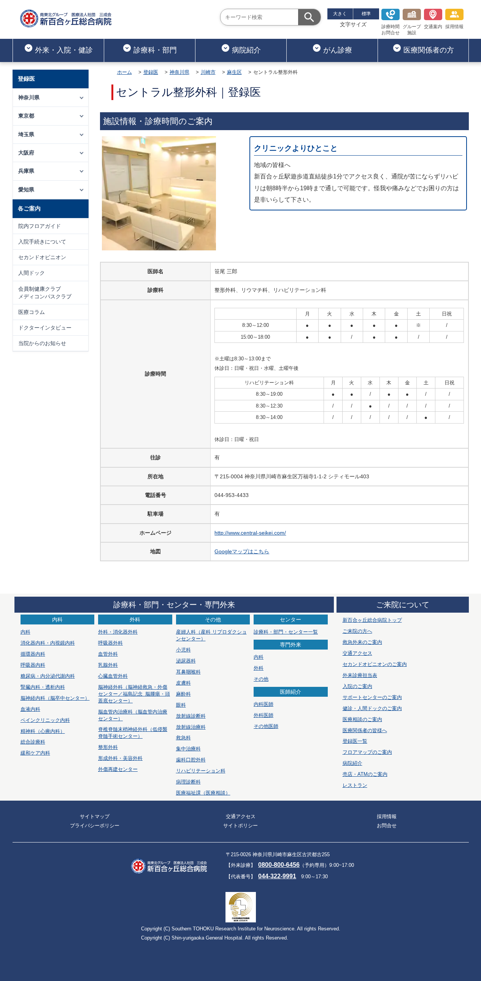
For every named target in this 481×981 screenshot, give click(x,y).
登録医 (150, 72)
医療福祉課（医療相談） (203, 793)
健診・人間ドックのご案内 (372, 708)
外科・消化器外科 (118, 632)
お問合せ (387, 825)
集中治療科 (188, 749)
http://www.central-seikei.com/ (250, 533)
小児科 (183, 650)
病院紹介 (246, 50)
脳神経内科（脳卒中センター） (55, 698)
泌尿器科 (186, 661)
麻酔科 (183, 694)
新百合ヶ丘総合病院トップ (372, 620)
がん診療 (337, 50)
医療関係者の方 (428, 50)
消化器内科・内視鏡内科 (48, 643)
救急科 (183, 738)
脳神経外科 (134, 694)
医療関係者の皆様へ (365, 730)
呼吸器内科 (33, 665)
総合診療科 (33, 742)
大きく (340, 13)
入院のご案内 (357, 686)
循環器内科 (33, 654)
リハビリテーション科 (200, 771)
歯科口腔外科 (191, 760)
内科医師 (263, 704)
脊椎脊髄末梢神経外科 (132, 732)
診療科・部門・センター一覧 (286, 632)
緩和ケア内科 (35, 753)
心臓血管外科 (113, 676)
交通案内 (433, 26)
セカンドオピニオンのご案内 (375, 664)
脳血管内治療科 (132, 715)
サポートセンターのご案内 (372, 697)
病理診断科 (188, 782)
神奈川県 (179, 72)
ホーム (124, 72)
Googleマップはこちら (241, 551)
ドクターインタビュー (44, 328)
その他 (261, 679)
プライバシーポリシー (94, 825)
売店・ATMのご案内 (365, 774)
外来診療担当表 (360, 675)
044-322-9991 (277, 876)
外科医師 (263, 715)
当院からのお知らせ (42, 343)
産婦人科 (211, 635)
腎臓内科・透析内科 (43, 687)
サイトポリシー (240, 825)
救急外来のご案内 (362, 642)
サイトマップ (95, 816)
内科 (25, 632)
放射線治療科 (191, 727)
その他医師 (266, 726)
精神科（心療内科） (43, 731)
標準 (366, 13)
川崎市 (208, 72)
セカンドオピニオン (42, 257)
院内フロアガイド (39, 226)
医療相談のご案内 (362, 719)
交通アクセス (357, 653)
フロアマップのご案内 (367, 752)
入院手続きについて (42, 242)
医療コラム (31, 312)
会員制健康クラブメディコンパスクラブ (44, 292)
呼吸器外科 (110, 643)
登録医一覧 (355, 741)
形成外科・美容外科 (120, 758)
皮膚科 (183, 683)
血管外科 (108, 654)
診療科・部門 (155, 50)
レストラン (355, 785)
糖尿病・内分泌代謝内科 (48, 676)
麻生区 (234, 72)
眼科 (181, 705)
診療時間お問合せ (390, 29)
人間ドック (31, 273)
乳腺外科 (108, 665)
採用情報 (454, 26)
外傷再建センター (118, 769)
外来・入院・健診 (64, 50)
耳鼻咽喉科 (188, 672)
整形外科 (108, 747)
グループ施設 (412, 29)
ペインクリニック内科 (45, 720)
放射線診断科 (191, 716)
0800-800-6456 (279, 865)
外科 (259, 668)
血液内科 (30, 709)
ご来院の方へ (357, 631)
